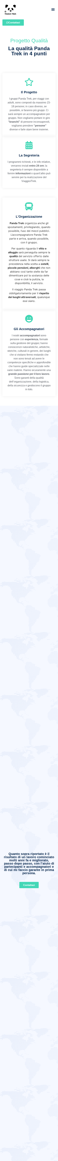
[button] (53, 9)
